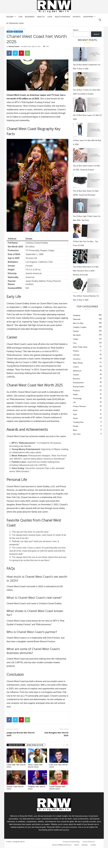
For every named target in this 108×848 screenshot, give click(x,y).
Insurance (76, 359)
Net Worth (18, 31)
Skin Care (76, 434)
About (77, 845)
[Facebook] (9, 53)
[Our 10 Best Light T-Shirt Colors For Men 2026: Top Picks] (87, 206)
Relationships (62, 17)
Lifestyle (76, 355)
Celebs (9, 17)
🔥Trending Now (15, 23)
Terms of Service (89, 842)
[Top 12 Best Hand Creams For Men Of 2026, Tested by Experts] (87, 155)
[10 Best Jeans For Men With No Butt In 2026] (87, 130)
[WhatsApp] (27, 53)
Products (76, 391)
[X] (15, 53)
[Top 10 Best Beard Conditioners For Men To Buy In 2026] (87, 54)
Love (49, 17)
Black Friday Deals (80, 347)
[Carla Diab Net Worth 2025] (16, 756)
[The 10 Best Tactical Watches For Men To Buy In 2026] (87, 285)
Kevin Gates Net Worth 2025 (35, 766)
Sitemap (85, 845)
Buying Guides (78, 387)
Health (41, 17)
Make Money (78, 363)
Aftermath (76, 319)
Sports (76, 17)
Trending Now (78, 422)
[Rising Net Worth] (54, 6)
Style (75, 414)
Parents (76, 331)
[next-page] (67, 745)
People (75, 426)
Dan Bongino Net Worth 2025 (56, 734)
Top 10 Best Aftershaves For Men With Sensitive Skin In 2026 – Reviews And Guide (86, 271)
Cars (75, 343)
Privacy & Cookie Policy (71, 842)
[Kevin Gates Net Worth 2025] (37, 756)
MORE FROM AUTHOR (35, 745)
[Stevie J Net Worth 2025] (16, 777)
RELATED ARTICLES (16, 745)
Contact (93, 845)
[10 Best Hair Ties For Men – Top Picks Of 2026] (87, 231)
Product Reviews (79, 406)
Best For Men (78, 323)
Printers (76, 351)
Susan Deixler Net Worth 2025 (57, 787)
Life (20, 17)
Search (75, 30)
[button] (100, 20)
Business (29, 17)
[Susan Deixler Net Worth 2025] (58, 777)
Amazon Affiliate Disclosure (62, 845)
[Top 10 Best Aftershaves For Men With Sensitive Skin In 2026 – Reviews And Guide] (87, 256)
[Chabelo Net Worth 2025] (37, 777)
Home (8, 29)
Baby (75, 430)
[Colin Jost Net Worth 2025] (58, 756)
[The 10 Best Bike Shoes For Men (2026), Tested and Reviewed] (87, 180)
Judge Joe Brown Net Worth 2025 (21, 734)
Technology (77, 398)
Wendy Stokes (14, 46)
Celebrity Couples (79, 327)
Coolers (76, 367)
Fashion (76, 375)
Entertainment (78, 383)
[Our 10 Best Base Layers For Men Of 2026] (87, 104)
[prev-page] (64, 745)
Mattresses (77, 371)
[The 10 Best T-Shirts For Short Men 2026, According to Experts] (87, 79)
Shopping (88, 17)
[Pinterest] (21, 53)
